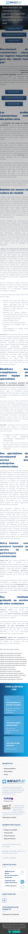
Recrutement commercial (7, 667)
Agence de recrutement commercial (10, 655)
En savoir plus (11, 728)
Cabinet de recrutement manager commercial (13, 663)
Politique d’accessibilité (10, 830)
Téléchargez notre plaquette (10, 914)
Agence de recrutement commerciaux (11, 653)
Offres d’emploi (8, 771)
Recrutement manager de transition (10, 677)
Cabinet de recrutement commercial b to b (12, 657)
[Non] (26, 928)
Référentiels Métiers (10, 768)
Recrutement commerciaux (8, 669)
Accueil (6, 774)
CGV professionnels (9, 835)
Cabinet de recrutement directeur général (12, 673)
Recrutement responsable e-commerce (11, 679)
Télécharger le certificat (9, 817)
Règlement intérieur (10, 838)
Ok (9, 931)
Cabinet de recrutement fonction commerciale (13, 661)
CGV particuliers (8, 832)
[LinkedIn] (4, 900)
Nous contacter (11, 749)
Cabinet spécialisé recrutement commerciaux (13, 665)
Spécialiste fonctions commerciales (10, 671)
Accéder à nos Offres (13, 708)
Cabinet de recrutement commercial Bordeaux (13, 659)
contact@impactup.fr (11, 885)
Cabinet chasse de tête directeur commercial (13, 675)
